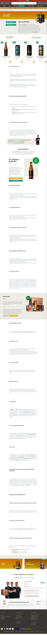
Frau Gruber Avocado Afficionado (29, 57)
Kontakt (17, 618)
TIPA (11, 354)
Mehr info (6, 315)
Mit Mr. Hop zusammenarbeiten (5, 616)
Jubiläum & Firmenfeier (34, 618)
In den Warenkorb (15, 178)
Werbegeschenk (33, 617)
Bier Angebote (40, 5)
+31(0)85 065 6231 (18, 623)
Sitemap (42, 631)
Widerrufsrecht (32, 631)
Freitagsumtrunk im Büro (35, 616)
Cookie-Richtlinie (25, 631)
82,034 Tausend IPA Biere (17, 141)
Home (4, 5)
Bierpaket (15, 5)
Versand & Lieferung (19, 616)
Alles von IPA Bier (10, 24)
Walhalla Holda (18, 56)
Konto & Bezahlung (19, 617)
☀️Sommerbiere (31, 5)
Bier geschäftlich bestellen (35, 615)
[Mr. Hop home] (5, 3)
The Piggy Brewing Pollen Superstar (41, 57)
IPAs (12, 301)
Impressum (2, 618)
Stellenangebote (3, 617)
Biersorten (7, 10)
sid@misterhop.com (33, 623)
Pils (35, 74)
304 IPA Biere (18, 140)
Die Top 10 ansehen (15, 180)
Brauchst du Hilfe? (11, 142)
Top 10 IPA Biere (10, 22)
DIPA (36, 352)
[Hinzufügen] (10, 62)
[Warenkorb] (45, 3)
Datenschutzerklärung (18, 631)
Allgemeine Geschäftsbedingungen (8, 631)
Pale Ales (17, 259)
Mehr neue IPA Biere (36, 37)
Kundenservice (18, 615)
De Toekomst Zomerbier (6, 56)
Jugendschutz (38, 631)
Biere (9, 5)
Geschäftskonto (33, 619)
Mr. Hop (2, 615)
